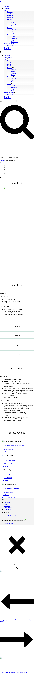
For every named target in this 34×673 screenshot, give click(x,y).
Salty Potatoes (9, 460)
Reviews (9, 28)
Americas (14, 38)
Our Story (7, 6)
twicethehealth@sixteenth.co (9, 516)
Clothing (13, 29)
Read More (6, 452)
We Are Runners (9, 43)
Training (9, 13)
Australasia (14, 42)
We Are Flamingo (19, 520)
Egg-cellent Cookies (11, 489)
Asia (12, 40)
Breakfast (14, 21)
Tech (12, 31)
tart (14, 497)
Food (12, 33)
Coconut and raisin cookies (14, 445)
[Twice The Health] (0, 1)
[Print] (0, 177)
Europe (13, 36)
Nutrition (10, 17)
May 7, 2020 (8, 478)
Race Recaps (8, 8)
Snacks (13, 26)
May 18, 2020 (8, 463)
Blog (5, 10)
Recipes (9, 19)
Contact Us (7, 49)
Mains (13, 22)
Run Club (7, 506)
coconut (9, 497)
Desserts (13, 24)
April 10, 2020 (8, 492)
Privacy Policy (8, 523)
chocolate (3, 497)
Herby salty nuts (10, 474)
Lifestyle (10, 15)
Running (10, 12)
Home (2, 161)
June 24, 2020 (8, 449)
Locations (10, 45)
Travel (9, 35)
